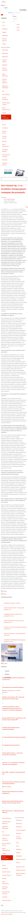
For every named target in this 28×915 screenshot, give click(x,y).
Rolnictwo (4, 141)
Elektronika (4, 65)
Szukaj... (15, 16)
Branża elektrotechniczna (6, 108)
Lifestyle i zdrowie (4, 132)
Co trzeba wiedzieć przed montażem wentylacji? (14, 737)
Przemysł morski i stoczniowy (6, 155)
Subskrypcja (5, 35)
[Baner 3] (3, 5)
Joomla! (2, 912)
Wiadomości (5, 56)
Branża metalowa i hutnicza (6, 103)
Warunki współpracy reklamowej (20, 874)
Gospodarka (5, 127)
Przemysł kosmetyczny (5, 98)
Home (3, 22)
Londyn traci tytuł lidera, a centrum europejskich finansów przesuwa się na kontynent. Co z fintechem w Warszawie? (12, 708)
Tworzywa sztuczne (4, 137)
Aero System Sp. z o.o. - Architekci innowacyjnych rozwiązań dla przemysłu (13, 189)
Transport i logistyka (4, 60)
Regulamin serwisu (20, 866)
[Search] (14, 14)
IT (2, 121)
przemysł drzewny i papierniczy (4, 81)
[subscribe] (4, 591)
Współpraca (5, 28)
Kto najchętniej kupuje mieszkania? (11, 745)
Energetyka (4, 159)
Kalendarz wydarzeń (4, 39)
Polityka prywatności (20, 870)
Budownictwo (5, 50)
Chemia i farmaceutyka (5, 117)
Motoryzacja (5, 53)
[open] (9, 15)
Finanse (4, 124)
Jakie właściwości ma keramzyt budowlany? (13, 687)
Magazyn (4, 32)
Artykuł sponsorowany (5, 145)
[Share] (14, 21)
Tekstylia (4, 112)
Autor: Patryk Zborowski (9, 199)
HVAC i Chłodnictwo (5, 75)
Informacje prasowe (4, 164)
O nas (3, 25)
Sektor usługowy (6, 94)
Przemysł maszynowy (4, 69)
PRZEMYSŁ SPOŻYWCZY (5, 86)
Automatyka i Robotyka (5, 150)
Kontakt (4, 43)
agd (3, 91)
